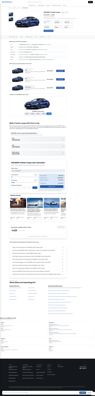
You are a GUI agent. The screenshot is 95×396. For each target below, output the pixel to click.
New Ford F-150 (12, 293)
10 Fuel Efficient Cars (12, 378)
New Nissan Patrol (31, 299)
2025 (27, 113)
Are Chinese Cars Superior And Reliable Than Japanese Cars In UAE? (60, 313)
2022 (43, 113)
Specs (21, 36)
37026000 (50, 342)
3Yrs (24, 187)
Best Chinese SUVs (39, 378)
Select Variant (14, 168)
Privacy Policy (49, 371)
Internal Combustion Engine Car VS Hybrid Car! (56, 299)
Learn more (26, 392)
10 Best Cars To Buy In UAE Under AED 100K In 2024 (57, 310)
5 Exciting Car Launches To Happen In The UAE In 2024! (57, 293)
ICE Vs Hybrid (38, 366)
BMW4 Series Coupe (13, 36)
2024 (32, 113)
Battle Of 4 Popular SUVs (27, 369)
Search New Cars (32, 5)
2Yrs (19, 187)
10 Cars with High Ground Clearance (13, 367)
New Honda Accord (12, 296)
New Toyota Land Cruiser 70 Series (15, 287)
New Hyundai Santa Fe (32, 290)
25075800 (50, 334)
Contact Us (49, 369)
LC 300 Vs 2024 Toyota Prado (28, 372)
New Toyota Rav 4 (31, 287)
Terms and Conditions (51, 374)
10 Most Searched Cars (13, 369)
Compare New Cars (41, 5)
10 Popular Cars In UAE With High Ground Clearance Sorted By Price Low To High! (62, 296)
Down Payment (14, 174)
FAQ (48, 36)
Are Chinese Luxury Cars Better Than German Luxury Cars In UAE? (59, 302)
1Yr (13, 187)
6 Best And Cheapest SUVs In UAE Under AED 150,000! (57, 307)
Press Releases (60, 366)
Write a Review (61, 227)
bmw (19, 7)
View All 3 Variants (48, 30)
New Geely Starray (12, 299)
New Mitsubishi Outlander (32, 293)
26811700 (50, 326)
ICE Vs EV (38, 369)
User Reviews (42, 36)
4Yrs (29, 187)
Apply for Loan (52, 186)
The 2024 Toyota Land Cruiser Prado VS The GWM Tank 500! (58, 290)
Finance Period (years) (16, 185)
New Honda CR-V (31, 296)
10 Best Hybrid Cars (12, 381)
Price (36, 36)
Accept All (82, 392)
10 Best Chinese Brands (13, 372)
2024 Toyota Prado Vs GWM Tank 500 (27, 367)
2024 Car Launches (39, 375)
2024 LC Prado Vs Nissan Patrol (28, 378)
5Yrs (35, 187)
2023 (38, 113)
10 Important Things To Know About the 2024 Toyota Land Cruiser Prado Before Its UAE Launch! (64, 287)
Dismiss (89, 392)
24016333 (50, 330)
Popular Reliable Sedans (40, 372)
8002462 (2, 326)
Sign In (90, 2)
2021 (49, 113)
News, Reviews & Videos (56, 5)
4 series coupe (25, 7)
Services (47, 5)
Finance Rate (14, 180)
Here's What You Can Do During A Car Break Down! (57, 305)
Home (10, 7)
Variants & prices (29, 36)
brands (14, 7)
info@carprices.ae (83, 366)
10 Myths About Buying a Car (14, 375)
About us (49, 366)
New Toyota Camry (12, 290)
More (64, 5)
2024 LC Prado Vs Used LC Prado (28, 375)
